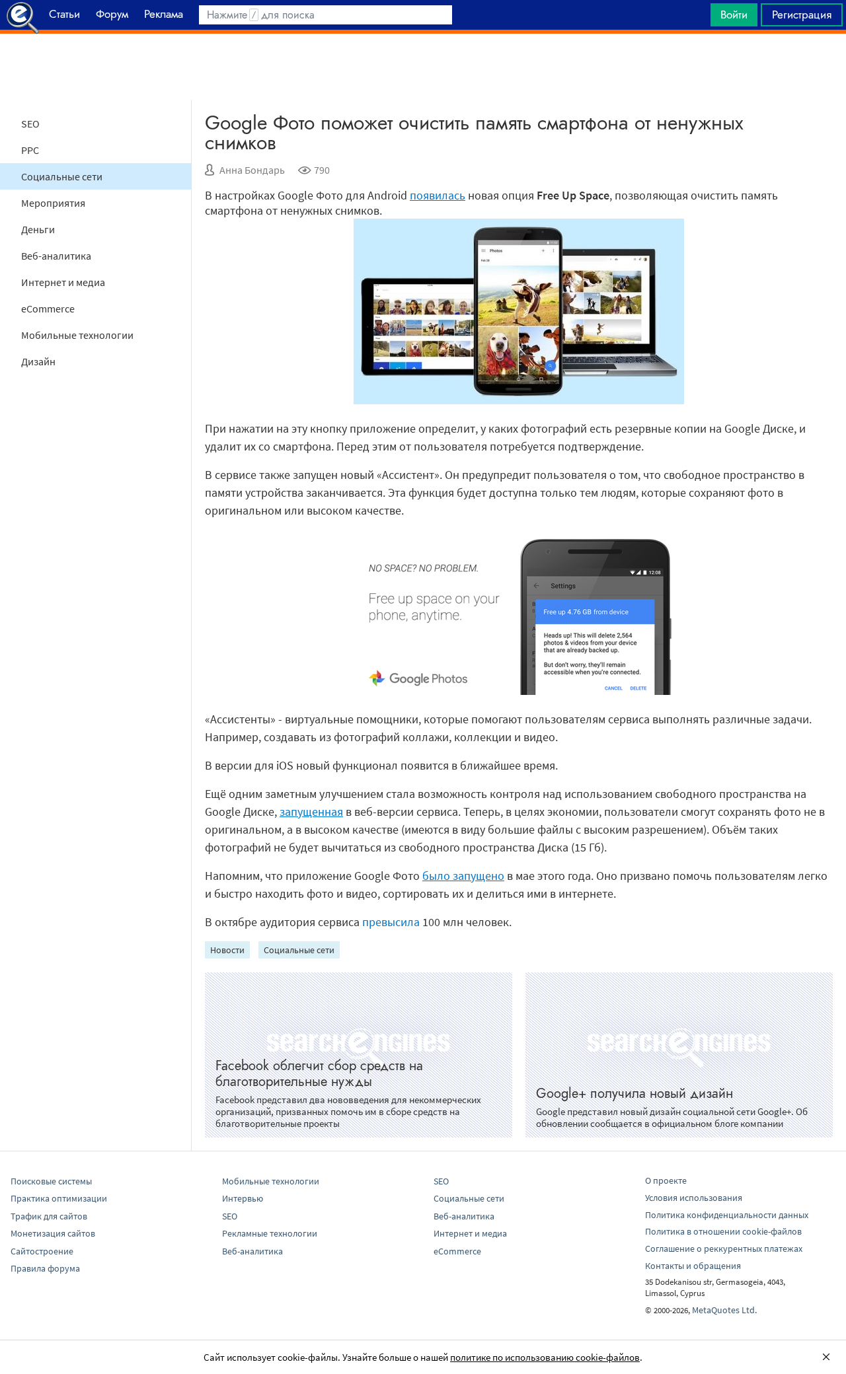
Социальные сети (61, 176)
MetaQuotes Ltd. (724, 1310)
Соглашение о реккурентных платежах (723, 1248)
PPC (30, 150)
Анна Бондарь (252, 169)
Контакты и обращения (693, 1266)
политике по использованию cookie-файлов (545, 1357)
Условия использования (693, 1198)
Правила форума (45, 1268)
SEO (30, 123)
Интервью (242, 1198)
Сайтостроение (42, 1251)
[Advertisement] (423, 67)
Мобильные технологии (77, 335)
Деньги (38, 229)
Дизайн (38, 361)
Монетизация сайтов (53, 1233)
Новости (227, 950)
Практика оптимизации (59, 1198)
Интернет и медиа (63, 282)
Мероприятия (53, 202)
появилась (437, 195)
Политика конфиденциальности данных (726, 1215)
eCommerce (48, 308)
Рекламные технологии (269, 1233)
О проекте (666, 1180)
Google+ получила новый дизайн (634, 1093)
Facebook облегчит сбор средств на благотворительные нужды (319, 1073)
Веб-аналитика (56, 255)
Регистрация (801, 14)
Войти (734, 14)
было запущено (463, 875)
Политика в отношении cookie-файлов (723, 1231)
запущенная (311, 811)
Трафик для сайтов (49, 1216)
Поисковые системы (51, 1181)
